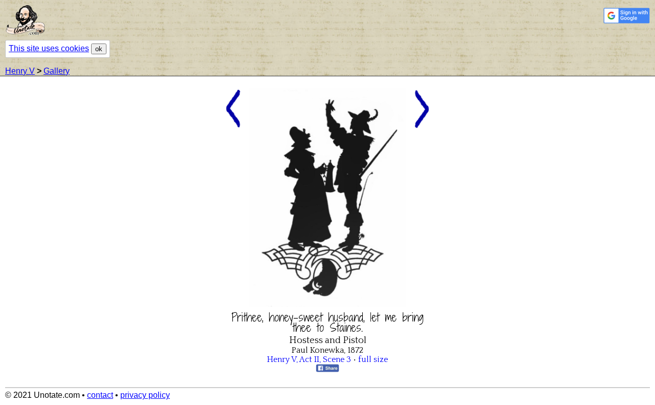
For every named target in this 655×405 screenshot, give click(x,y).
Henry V (20, 71)
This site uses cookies (49, 48)
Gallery (56, 71)
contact (100, 395)
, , (309, 359)
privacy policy (145, 395)
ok (98, 49)
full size (373, 359)
